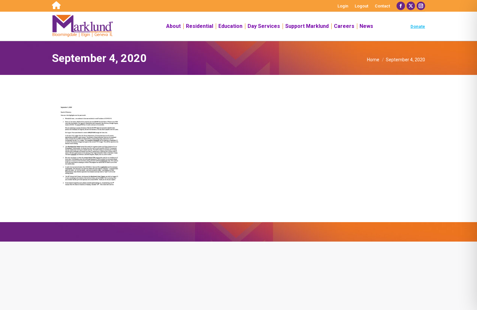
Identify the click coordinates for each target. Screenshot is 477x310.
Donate (417, 26)
